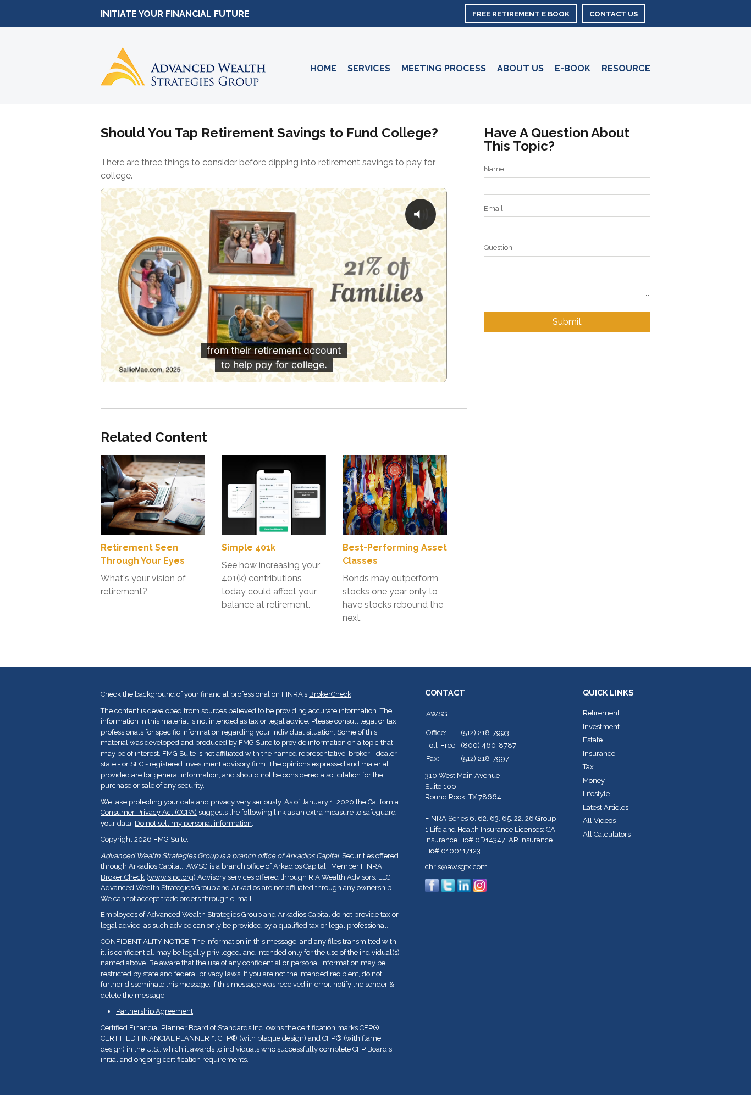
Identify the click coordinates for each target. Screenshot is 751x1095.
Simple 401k (248, 547)
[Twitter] (448, 885)
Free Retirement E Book (521, 14)
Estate (593, 740)
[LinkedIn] (464, 885)
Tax (588, 767)
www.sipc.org (171, 877)
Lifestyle (596, 794)
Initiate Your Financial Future (175, 14)
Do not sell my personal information (193, 823)
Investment (601, 726)
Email (493, 208)
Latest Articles (605, 807)
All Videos (599, 820)
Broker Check (123, 877)
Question (498, 247)
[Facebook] (432, 885)
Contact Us (613, 14)
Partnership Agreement (154, 1011)
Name (494, 169)
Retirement (601, 713)
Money (594, 780)
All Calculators (607, 834)
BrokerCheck (330, 694)
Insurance (599, 753)
